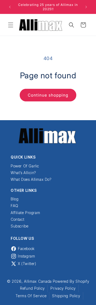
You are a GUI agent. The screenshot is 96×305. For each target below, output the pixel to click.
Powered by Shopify (71, 281)
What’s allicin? (23, 172)
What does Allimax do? (31, 179)
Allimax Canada (38, 281)
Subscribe (19, 226)
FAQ (14, 205)
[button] (11, 25)
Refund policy (32, 288)
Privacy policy (63, 288)
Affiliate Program (25, 212)
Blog (14, 199)
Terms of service (30, 295)
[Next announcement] (86, 7)
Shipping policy (66, 295)
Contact (17, 219)
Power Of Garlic (25, 166)
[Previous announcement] (10, 7)
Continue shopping (48, 95)
